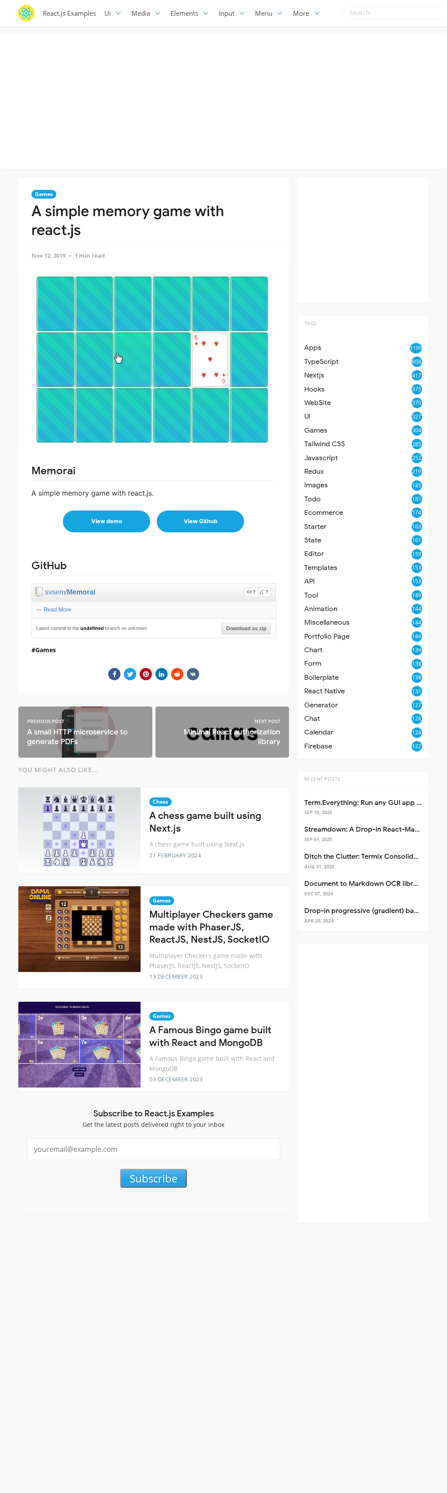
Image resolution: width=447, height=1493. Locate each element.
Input (226, 13)
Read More (57, 609)
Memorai (81, 592)
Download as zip (246, 629)
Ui (107, 13)
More (301, 13)
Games (44, 194)
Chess (160, 801)
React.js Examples (69, 13)
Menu (263, 13)
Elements (184, 13)
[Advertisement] (225, 100)
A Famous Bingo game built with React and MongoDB (210, 1036)
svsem (55, 592)
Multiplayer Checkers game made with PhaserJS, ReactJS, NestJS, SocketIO (211, 927)
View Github (200, 521)
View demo (106, 521)
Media (140, 13)
